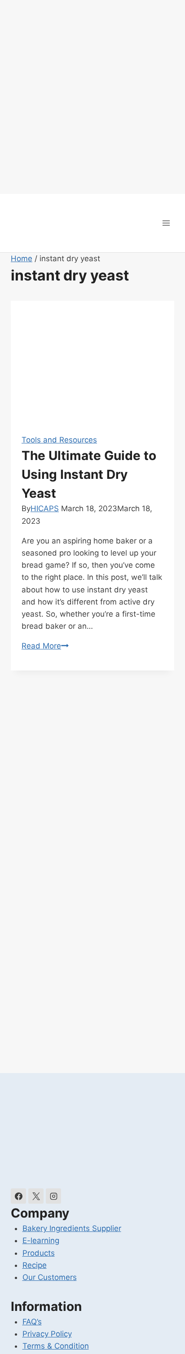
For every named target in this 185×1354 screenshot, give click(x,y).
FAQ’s (32, 1321)
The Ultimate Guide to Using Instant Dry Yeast (89, 474)
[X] (36, 1196)
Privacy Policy (47, 1333)
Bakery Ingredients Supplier (71, 1228)
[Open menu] (166, 223)
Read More (45, 645)
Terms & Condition (55, 1345)
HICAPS (45, 508)
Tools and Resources (59, 439)
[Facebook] (18, 1196)
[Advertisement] (92, 96)
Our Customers (49, 1277)
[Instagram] (53, 1196)
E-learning (40, 1240)
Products (38, 1253)
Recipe (34, 1265)
